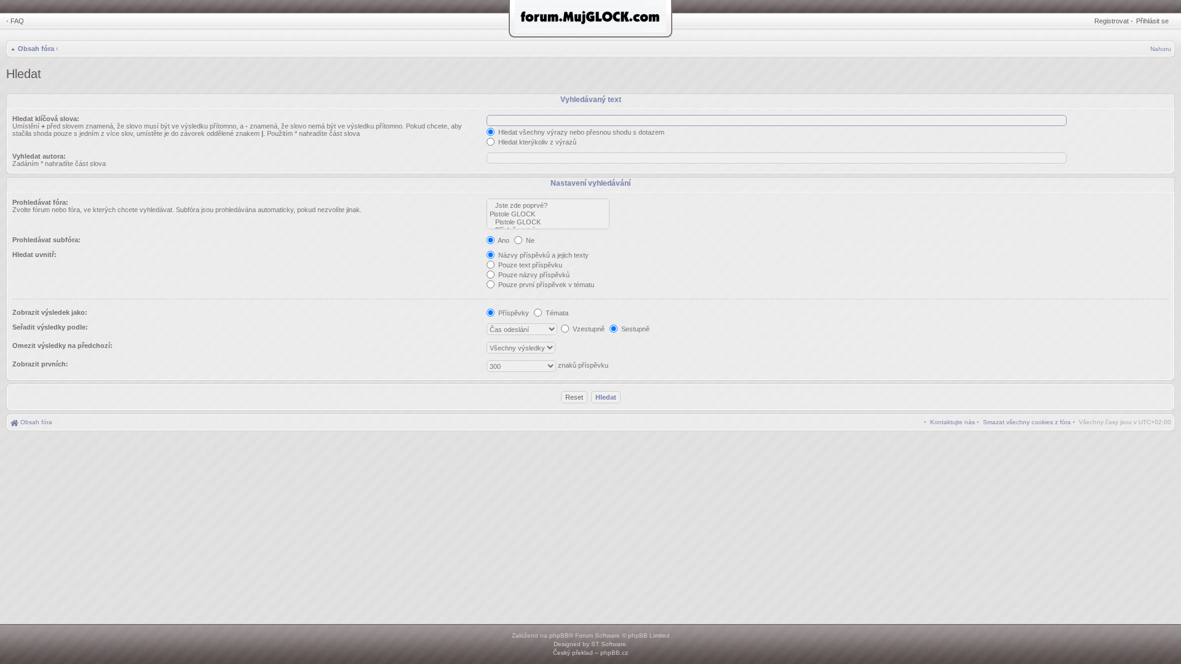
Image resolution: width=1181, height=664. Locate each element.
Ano (502, 240)
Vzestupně (588, 329)
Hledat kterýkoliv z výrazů (536, 142)
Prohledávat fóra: (40, 202)
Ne (529, 240)
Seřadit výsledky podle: (50, 327)
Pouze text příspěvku (529, 265)
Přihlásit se (1152, 21)
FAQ (17, 21)
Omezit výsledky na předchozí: (62, 345)
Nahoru (1160, 48)
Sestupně (634, 329)
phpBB (559, 635)
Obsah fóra (36, 48)
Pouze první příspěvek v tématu (545, 284)
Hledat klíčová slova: (45, 118)
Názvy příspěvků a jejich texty (542, 255)
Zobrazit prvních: (40, 364)
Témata (556, 313)
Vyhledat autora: (39, 156)
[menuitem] (1027, 422)
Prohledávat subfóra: (46, 239)
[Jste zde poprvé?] (548, 206)
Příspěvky (512, 313)
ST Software (608, 644)
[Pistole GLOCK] (548, 214)
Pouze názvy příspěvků (533, 275)
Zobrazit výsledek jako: (49, 312)
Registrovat (1111, 21)
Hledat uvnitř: (34, 254)
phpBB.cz (614, 652)
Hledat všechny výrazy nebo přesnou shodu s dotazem (580, 132)
